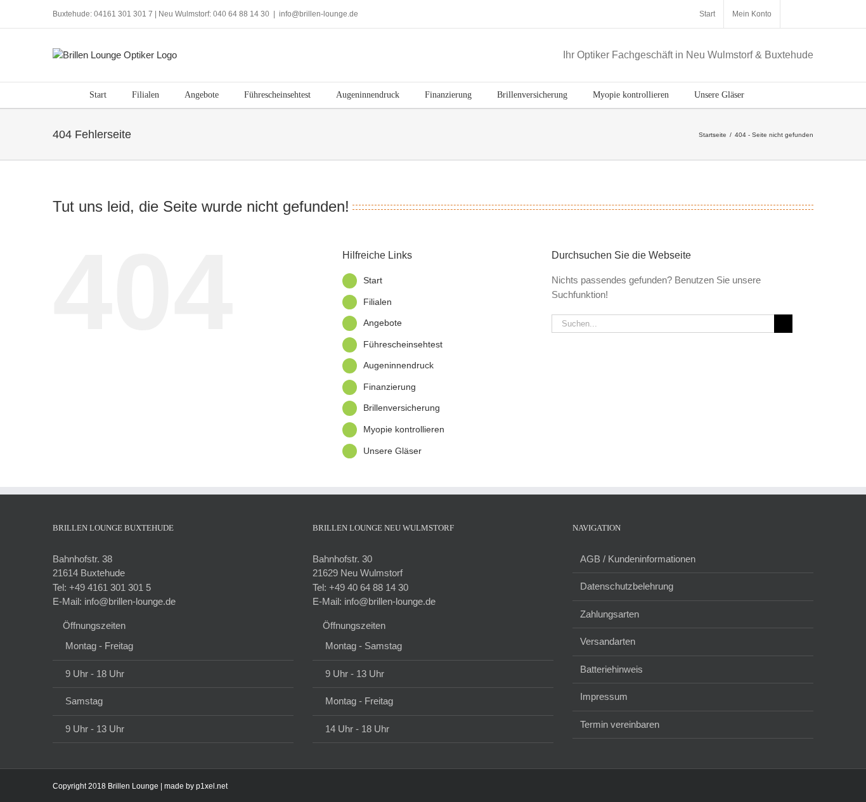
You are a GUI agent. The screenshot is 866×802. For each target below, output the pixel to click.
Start (372, 280)
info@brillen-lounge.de (318, 14)
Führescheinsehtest (403, 344)
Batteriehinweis (611, 669)
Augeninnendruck (398, 365)
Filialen (377, 302)
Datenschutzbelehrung (626, 586)
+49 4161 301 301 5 (110, 587)
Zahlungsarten (609, 614)
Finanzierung (389, 387)
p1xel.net (212, 786)
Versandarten (607, 641)
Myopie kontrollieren (403, 429)
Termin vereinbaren (619, 724)
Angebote (382, 323)
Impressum (604, 696)
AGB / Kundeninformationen (637, 558)
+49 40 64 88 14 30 (368, 587)
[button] (773, 95)
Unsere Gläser (392, 451)
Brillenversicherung (401, 408)
